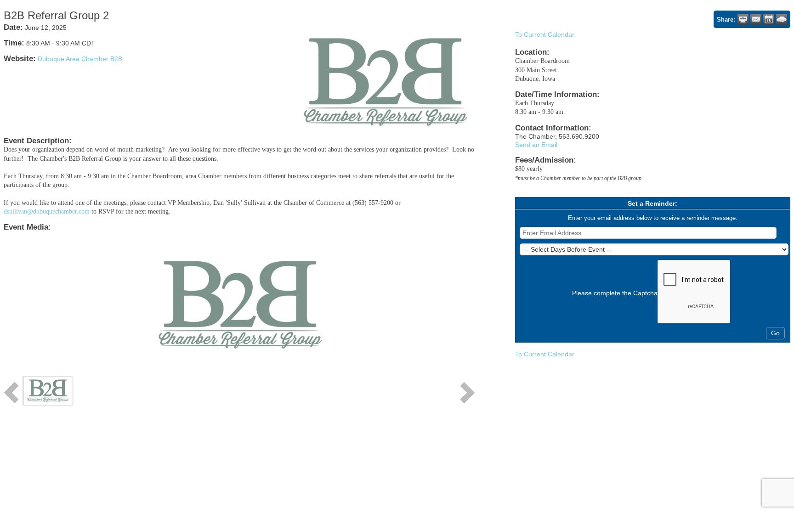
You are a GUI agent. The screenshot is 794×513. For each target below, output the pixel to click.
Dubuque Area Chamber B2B (80, 58)
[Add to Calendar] (768, 19)
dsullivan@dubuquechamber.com (47, 211)
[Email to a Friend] (755, 19)
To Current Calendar (544, 34)
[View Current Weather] (781, 19)
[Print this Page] (743, 19)
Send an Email (536, 144)
